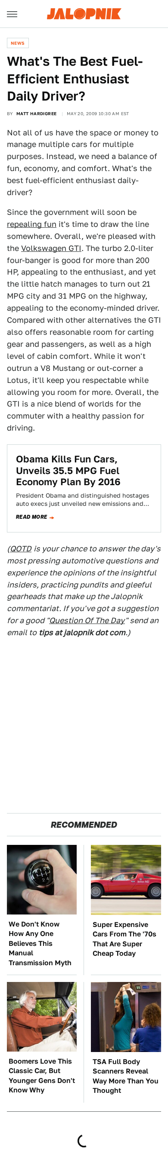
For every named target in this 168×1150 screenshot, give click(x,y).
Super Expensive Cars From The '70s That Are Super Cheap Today (124, 939)
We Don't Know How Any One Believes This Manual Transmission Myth (40, 943)
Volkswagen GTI (51, 248)
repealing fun (31, 224)
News (18, 43)
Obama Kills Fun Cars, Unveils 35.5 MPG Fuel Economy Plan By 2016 (68, 470)
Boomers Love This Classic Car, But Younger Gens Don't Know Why (42, 1075)
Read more (31, 517)
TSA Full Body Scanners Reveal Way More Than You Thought (126, 1076)
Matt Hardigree (36, 113)
